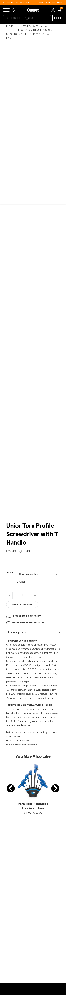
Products (12, 26)
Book (57, 18)
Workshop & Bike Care (36, 26)
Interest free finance (52, 2)
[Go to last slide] (11, 788)
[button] (33, 632)
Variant (10, 572)
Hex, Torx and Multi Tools (34, 30)
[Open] (6, 10)
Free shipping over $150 (27, 616)
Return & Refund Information (28, 622)
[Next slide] (55, 788)
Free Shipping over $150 (17, 2)
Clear (22, 581)
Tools (10, 30)
